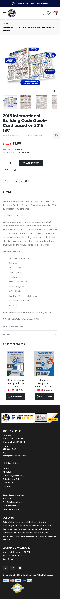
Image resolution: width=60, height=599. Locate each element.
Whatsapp (21, 181)
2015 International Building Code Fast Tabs (16, 383)
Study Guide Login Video (14, 495)
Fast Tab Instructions (12, 502)
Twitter (10, 181)
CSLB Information (11, 505)
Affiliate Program (11, 509)
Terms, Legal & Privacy (13, 475)
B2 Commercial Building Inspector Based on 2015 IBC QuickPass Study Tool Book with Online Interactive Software (44, 383)
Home (5, 24)
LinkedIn (16, 181)
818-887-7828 (9, 449)
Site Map (7, 486)
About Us (7, 471)
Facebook (5, 181)
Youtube (20, 568)
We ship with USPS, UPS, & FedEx (33, 3)
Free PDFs (7, 498)
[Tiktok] (12, 568)
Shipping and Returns (13, 479)
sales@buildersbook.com (15, 455)
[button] (54, 91)
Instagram (5, 568)
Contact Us (8, 482)
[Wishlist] (48, 13)
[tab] (30, 192)
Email (26, 181)
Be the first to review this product (28, 135)
